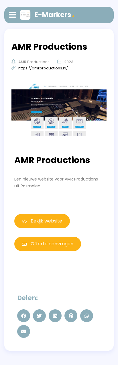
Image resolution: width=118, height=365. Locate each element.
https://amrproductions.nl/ (43, 68)
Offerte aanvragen (51, 243)
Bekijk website (46, 221)
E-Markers (52, 14)
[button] (23, 315)
